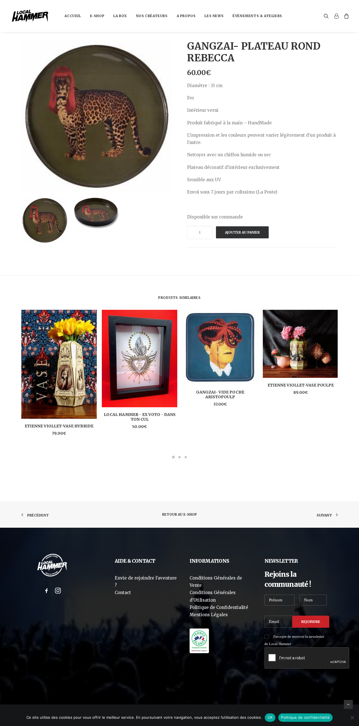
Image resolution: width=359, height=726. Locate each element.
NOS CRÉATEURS (152, 16)
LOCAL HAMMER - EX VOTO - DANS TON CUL (140, 417)
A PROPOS (186, 16)
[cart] (345, 16)
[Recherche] (327, 16)
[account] (336, 16)
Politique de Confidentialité (219, 607)
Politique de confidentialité (305, 717)
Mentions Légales (209, 614)
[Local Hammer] (30, 16)
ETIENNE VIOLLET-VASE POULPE (301, 385)
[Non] (352, 717)
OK (270, 717)
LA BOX (120, 16)
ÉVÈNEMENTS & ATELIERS (257, 16)
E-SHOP (97, 16)
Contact (123, 592)
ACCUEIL (73, 16)
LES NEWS (214, 16)
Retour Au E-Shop (179, 514)
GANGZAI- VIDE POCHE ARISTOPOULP (220, 394)
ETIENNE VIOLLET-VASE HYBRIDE (59, 426)
